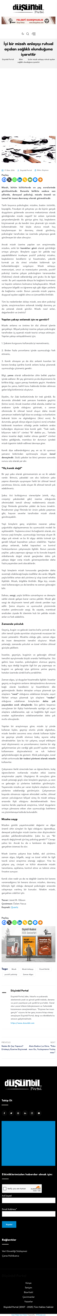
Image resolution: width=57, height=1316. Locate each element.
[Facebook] (4, 179)
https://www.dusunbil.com (22, 1023)
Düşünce (45, 170)
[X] (9, 179)
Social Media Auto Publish (19, 1315)
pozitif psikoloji (11, 974)
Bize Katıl (28, 1292)
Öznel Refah (44, 969)
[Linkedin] (19, 179)
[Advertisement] (28, 98)
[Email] (30, 179)
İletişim (28, 1288)
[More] (40, 179)
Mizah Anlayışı (27, 969)
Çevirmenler (29, 1297)
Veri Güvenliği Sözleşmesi (14, 1251)
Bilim (39, 170)
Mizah (14, 969)
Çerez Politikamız (10, 1256)
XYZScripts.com (41, 1315)
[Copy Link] (25, 179)
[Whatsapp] (14, 179)
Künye (28, 1283)
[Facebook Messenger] (35, 179)
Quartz (15, 907)
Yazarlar (28, 1302)
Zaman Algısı (28, 974)
